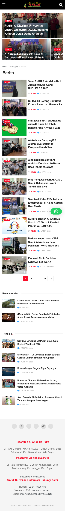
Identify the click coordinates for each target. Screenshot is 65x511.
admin (33, 93)
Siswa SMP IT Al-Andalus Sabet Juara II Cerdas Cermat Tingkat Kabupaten (38, 356)
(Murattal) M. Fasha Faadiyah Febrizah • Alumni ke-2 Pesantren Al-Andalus (38, 315)
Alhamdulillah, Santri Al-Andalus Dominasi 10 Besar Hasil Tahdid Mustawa (44, 163)
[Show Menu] (3, 4)
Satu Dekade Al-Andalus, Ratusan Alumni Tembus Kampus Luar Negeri (39, 399)
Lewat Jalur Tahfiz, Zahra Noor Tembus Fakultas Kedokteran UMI (38, 302)
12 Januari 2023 (26, 372)
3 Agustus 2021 (26, 321)
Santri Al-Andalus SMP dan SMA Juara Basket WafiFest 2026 (38, 342)
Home (5, 66)
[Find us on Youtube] (28, 426)
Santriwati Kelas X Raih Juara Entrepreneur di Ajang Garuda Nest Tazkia (45, 202)
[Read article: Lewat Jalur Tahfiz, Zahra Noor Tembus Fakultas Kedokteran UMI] (8, 303)
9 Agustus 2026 (26, 362)
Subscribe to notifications (32, 476)
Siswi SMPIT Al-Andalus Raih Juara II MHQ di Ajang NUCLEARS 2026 (45, 84)
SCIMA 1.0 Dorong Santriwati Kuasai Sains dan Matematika (45, 102)
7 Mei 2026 (43, 152)
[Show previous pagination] (13, 278)
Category (14, 66)
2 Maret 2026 (45, 231)
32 (45, 278)
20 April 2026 (45, 211)
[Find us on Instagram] (36, 426)
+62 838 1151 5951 (41, 490)
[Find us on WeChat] (50, 426)
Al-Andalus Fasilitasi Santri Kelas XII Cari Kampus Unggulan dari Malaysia (24, 55)
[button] (56, 211)
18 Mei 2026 (44, 93)
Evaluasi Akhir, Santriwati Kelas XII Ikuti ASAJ (42, 259)
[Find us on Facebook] (14, 426)
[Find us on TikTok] (43, 426)
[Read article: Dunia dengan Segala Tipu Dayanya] (8, 371)
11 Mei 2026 (44, 133)
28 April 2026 (45, 172)
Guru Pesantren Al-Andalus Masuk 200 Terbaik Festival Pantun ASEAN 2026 (44, 222)
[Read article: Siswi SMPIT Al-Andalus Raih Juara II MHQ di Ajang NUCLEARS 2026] (14, 88)
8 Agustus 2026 (26, 348)
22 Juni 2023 (24, 308)
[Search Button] (61, 4)
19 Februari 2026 (46, 267)
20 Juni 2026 (24, 404)
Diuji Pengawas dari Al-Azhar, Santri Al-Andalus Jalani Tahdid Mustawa (45, 183)
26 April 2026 (45, 192)
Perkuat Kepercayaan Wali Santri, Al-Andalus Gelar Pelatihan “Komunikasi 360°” (44, 242)
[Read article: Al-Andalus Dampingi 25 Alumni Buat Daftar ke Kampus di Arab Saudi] (14, 147)
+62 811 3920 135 (37, 486)
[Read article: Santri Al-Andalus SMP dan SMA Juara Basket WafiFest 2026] (8, 343)
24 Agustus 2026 (26, 391)
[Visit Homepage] (32, 5)
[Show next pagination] (51, 278)
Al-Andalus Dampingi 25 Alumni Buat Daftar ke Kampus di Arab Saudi (42, 143)
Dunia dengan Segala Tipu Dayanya (36, 368)
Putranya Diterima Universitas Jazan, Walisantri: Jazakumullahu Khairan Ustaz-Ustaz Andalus (26, 29)
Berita (9, 21)
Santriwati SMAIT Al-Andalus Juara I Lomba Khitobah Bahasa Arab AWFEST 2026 (44, 124)
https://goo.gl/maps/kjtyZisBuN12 (36, 493)
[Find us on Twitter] (21, 426)
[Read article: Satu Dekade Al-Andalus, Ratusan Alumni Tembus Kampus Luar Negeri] (8, 400)
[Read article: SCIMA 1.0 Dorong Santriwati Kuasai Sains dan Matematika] (14, 107)
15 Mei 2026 (44, 110)
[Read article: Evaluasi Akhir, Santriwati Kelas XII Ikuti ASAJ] (14, 265)
